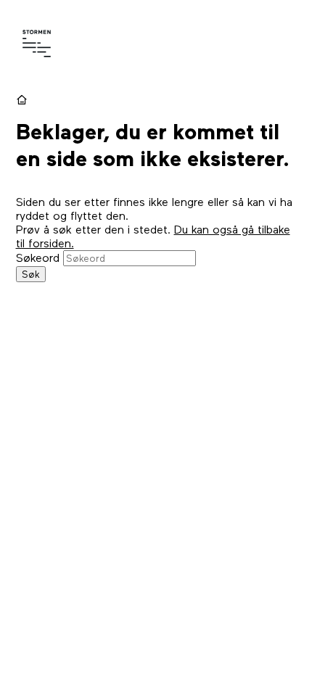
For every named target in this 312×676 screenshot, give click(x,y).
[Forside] (23, 100)
